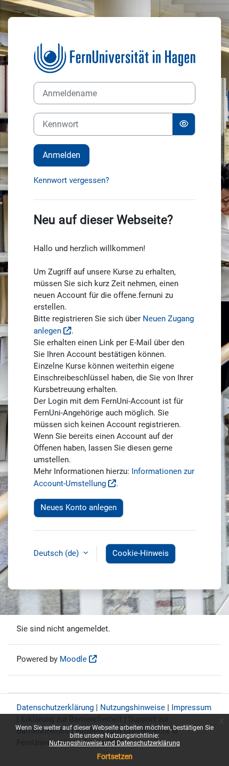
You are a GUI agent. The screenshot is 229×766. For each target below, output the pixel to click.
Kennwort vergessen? (71, 180)
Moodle (73, 659)
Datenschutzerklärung (55, 707)
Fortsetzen (115, 756)
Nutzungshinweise (132, 707)
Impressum (191, 707)
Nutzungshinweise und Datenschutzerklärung (114, 743)
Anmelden (61, 155)
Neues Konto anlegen (78, 507)
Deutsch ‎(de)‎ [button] (57, 553)
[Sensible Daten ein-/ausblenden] (183, 124)
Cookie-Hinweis (140, 553)
